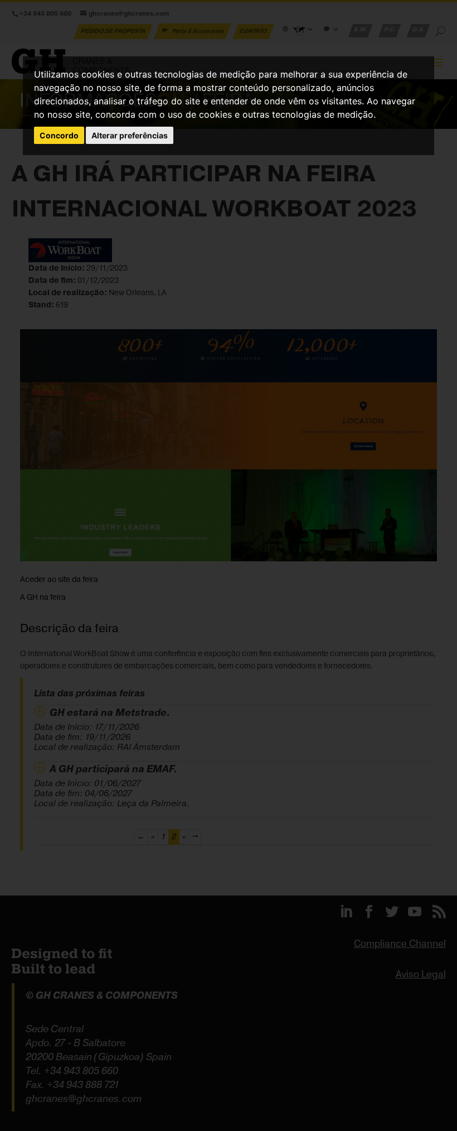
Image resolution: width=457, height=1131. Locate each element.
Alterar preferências (129, 135)
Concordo (59, 135)
